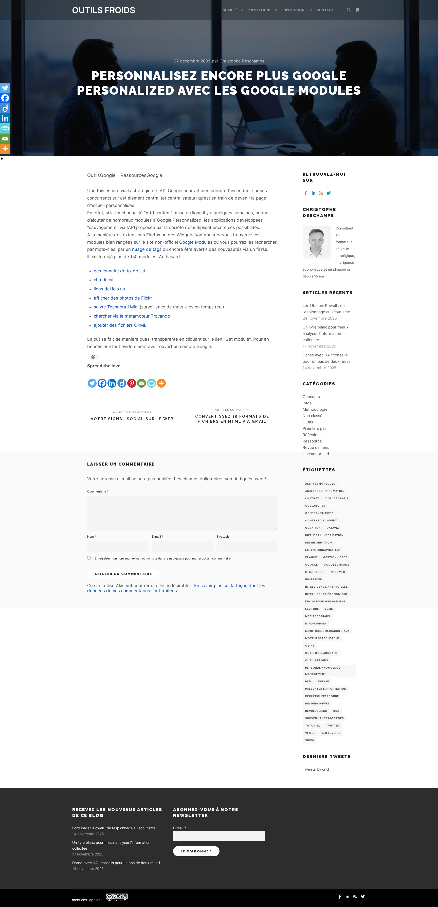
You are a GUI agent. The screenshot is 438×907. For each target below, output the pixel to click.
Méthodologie (315, 409)
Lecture (312, 608)
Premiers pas (314, 428)
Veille (310, 732)
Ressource (312, 441)
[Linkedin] (111, 379)
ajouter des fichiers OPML (120, 325)
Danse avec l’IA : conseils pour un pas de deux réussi (116, 863)
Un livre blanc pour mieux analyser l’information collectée (326, 333)
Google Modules (195, 242)
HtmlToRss (314, 571)
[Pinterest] (131, 379)
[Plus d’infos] (357, 10)
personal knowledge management (322, 670)
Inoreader (313, 579)
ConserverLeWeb (319, 513)
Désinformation (318, 542)
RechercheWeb (317, 703)
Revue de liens (316, 447)
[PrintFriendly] (151, 379)
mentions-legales (86, 900)
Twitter (333, 725)
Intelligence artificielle (326, 586)
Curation (313, 527)
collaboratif (337, 498)
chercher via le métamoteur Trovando (132, 316)
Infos (307, 403)
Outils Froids (316, 660)
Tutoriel (312, 725)
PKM (308, 681)
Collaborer (315, 505)
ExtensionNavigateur (323, 549)
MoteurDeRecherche (322, 638)
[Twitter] (92, 379)
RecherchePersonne (322, 696)
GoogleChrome (337, 564)
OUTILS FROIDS (97, 10)
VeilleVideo (331, 732)
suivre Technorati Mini (116, 306)
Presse (323, 681)
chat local (103, 279)
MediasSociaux (317, 616)
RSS (336, 710)
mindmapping (315, 623)
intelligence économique (326, 594)
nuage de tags (146, 249)
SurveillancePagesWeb (324, 718)
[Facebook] (102, 379)
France (311, 557)
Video (309, 740)
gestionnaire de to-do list (119, 270)
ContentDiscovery (321, 520)
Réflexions (312, 434)
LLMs (329, 608)
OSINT (310, 645)
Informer (337, 571)
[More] (161, 379)
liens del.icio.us (109, 288)
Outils (308, 422)
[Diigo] (121, 379)
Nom (91, 536)
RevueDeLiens (316, 710)
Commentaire (97, 491)
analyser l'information (324, 490)
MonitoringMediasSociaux (327, 630)
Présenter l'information (325, 688)
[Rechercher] (348, 10)
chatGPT (312, 498)
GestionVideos (335, 557)
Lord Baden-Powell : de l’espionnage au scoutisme (113, 828)
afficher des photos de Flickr (123, 298)
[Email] (141, 379)
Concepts (311, 396)
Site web (222, 536)
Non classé (312, 415)
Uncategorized (316, 453)
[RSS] (321, 193)
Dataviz (333, 527)
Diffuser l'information (324, 535)
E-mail (157, 536)
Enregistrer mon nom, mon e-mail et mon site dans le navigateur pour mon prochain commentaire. (163, 558)
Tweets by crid (316, 769)
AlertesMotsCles (320, 483)
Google (311, 564)
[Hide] (2, 159)
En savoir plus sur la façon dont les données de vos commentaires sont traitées (176, 588)
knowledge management (325, 601)
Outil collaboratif (321, 652)
